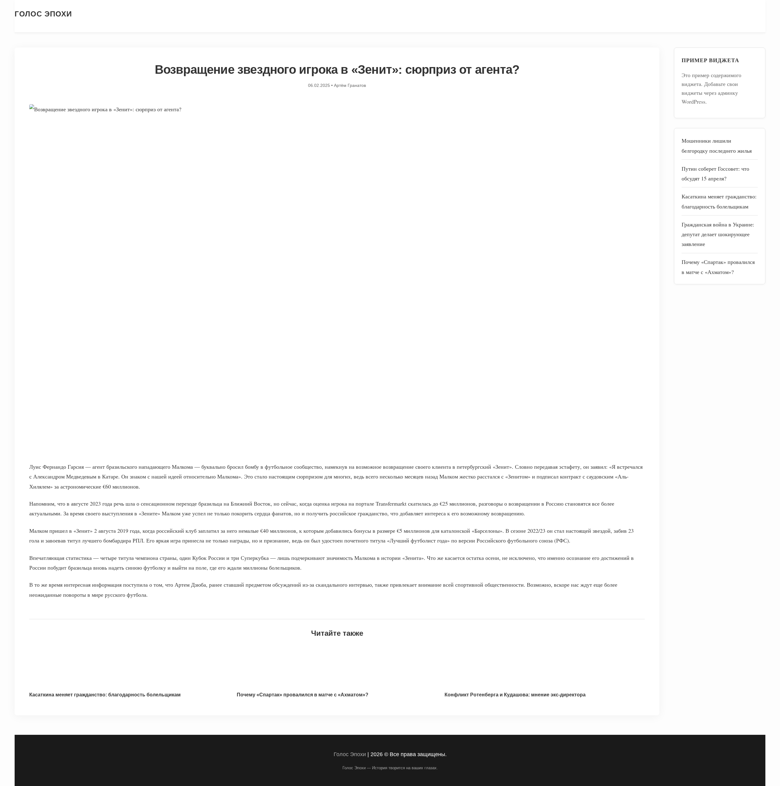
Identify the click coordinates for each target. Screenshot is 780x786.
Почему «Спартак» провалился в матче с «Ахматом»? (302, 694)
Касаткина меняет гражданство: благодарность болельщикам (105, 694)
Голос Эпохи (43, 14)
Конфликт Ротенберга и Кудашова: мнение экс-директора (515, 694)
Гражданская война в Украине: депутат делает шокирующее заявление (718, 234)
